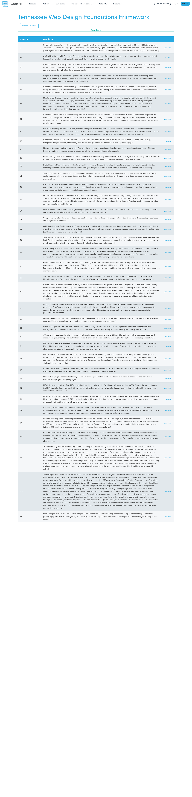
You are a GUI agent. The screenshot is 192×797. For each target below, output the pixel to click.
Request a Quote (162, 4)
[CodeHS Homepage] (13, 4)
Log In (176, 4)
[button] (33, 4)
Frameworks (29, 25)
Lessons (167, 48)
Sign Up (185, 4)
